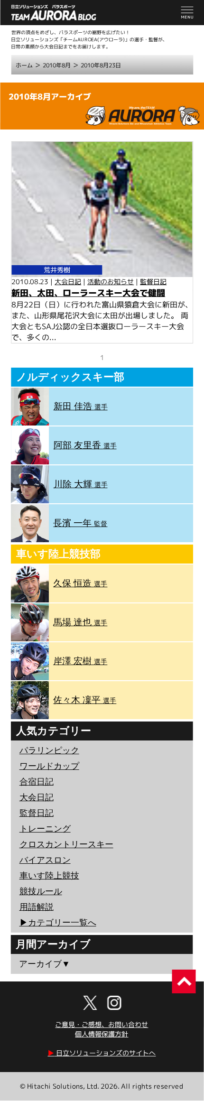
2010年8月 (57, 65)
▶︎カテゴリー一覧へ (57, 922)
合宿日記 (36, 781)
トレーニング (45, 828)
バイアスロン (45, 860)
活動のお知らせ (110, 281)
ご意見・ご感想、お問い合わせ (101, 1024)
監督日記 (153, 281)
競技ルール (40, 891)
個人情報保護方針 (101, 1033)
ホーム (24, 65)
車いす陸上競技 (49, 875)
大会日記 (68, 281)
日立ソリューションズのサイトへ (101, 1052)
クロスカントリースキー (66, 844)
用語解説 (36, 907)
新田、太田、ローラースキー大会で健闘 (88, 293)
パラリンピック (49, 750)
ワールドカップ (49, 766)
